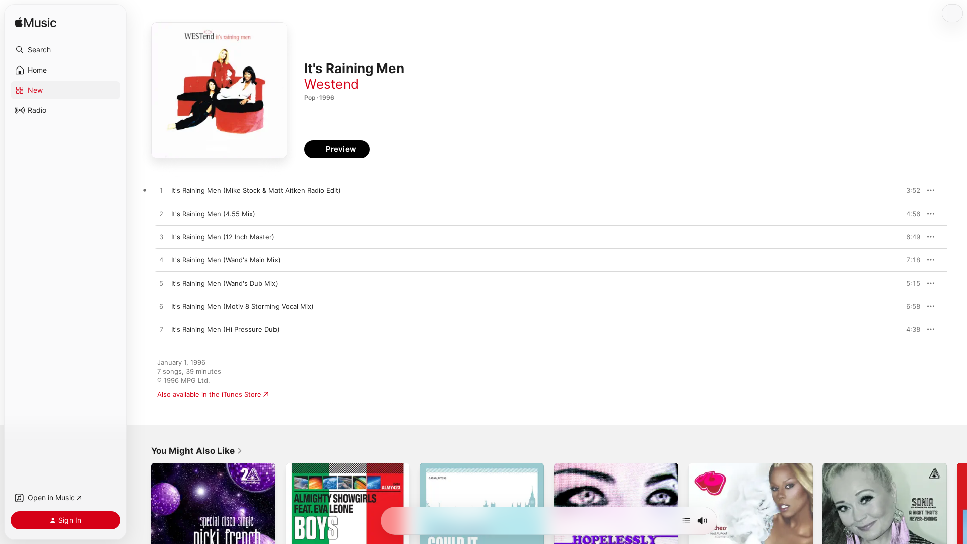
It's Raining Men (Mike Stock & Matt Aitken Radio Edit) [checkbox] (256, 190)
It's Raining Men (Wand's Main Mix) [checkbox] (226, 260)
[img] (35, 23)
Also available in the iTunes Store (209, 394)
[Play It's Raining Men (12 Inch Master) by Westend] (161, 237)
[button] (65, 49)
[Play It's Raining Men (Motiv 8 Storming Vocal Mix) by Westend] (161, 306)
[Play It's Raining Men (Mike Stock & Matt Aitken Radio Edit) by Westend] (161, 190)
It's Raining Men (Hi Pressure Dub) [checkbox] (225, 329)
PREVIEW (909, 190)
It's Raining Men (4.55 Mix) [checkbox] (213, 214)
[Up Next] (686, 521)
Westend (331, 84)
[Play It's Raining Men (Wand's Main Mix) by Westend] (161, 260)
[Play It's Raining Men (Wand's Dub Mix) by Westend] (161, 283)
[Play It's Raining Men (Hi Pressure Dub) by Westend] (161, 329)
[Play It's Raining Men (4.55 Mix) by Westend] (161, 214)
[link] (197, 450)
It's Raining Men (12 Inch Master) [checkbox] (222, 237)
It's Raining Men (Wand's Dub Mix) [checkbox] (224, 283)
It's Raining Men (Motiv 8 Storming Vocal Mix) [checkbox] (242, 306)
